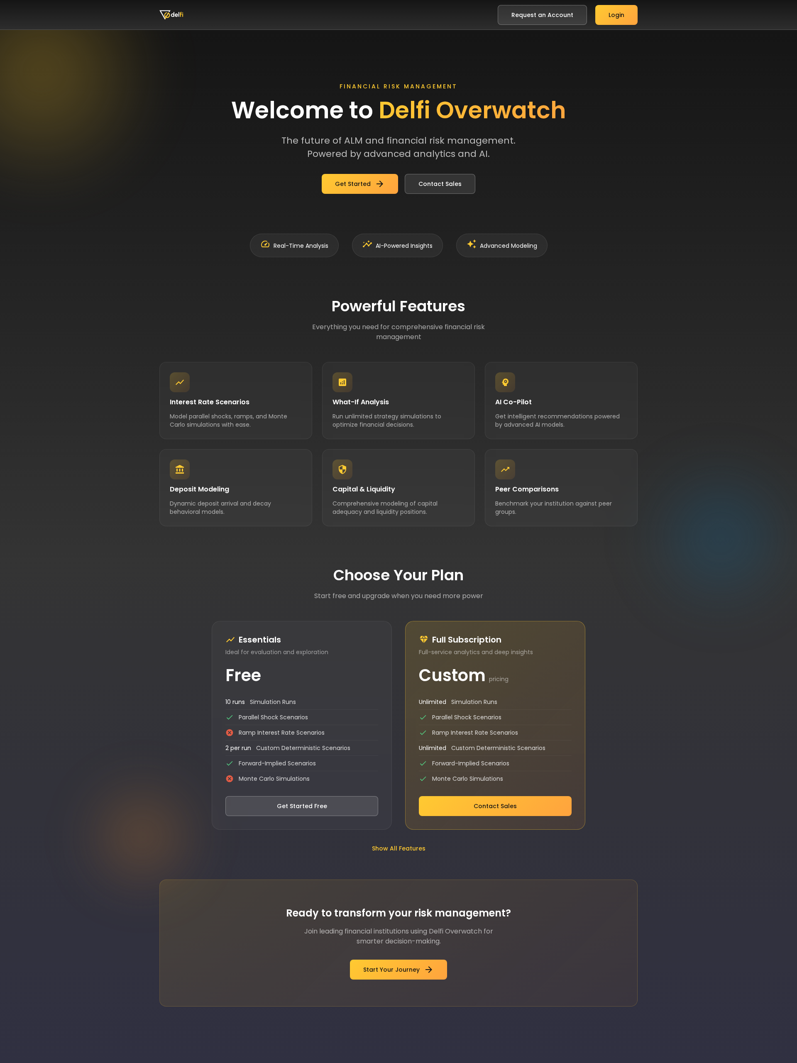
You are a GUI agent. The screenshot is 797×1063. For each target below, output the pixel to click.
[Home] (171, 15)
